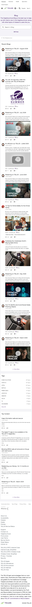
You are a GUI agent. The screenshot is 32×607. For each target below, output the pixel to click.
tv (2, 401)
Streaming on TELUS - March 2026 (16, 338)
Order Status (5, 542)
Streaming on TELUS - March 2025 (13, 481)
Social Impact (4, 4)
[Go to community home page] (9, 8)
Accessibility (5, 518)
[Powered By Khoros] (16, 508)
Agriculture (24, 1)
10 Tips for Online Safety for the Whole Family (17, 206)
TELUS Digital (5, 561)
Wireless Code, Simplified (9, 554)
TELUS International (7, 563)
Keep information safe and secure (12, 418)
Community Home (5, 504)
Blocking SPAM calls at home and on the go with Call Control (15, 450)
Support (3, 529)
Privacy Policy (23, 504)
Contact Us (4, 532)
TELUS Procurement (7, 565)
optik (3, 385)
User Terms (4, 538)
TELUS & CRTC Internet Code (10, 547)
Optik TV (4, 382)
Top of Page (14, 504)
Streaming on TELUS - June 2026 (16, 174)
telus (3, 398)
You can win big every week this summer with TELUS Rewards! (15, 80)
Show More (16, 369)
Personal (3, 1)
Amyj (3, 442)
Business (11, 1)
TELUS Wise (5, 570)
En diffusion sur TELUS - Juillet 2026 (17, 143)
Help (30, 504)
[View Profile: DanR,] (3, 206)
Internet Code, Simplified (8, 549)
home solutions (6, 380)
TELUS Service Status (8, 526)
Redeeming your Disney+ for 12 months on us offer (15, 467)
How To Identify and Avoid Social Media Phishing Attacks (17, 306)
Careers (3, 520)
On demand (5, 403)
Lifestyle (4, 393)
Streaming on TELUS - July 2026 (15, 112)
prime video (5, 390)
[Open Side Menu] (2, 8)
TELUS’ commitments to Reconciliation (17, 598)
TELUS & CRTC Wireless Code (10, 552)
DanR (6, 232)
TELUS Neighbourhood (7, 37)
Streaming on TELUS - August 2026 (16, 48)
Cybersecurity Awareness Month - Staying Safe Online (16, 242)
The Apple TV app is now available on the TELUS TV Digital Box (14, 433)
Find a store (4, 536)
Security (3, 558)
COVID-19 (4, 544)
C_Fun (3, 425)
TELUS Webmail (6, 567)
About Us (4, 516)
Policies (3, 524)
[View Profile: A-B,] (3, 49)
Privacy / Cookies (6, 556)
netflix (4, 388)
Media (3, 522)
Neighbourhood (6, 534)
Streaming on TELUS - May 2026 (15, 274)
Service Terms (5, 540)
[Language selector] (16, 8)
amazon (4, 395)
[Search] (19, 8)
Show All (4, 406)
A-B (6, 73)
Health (17, 1)
